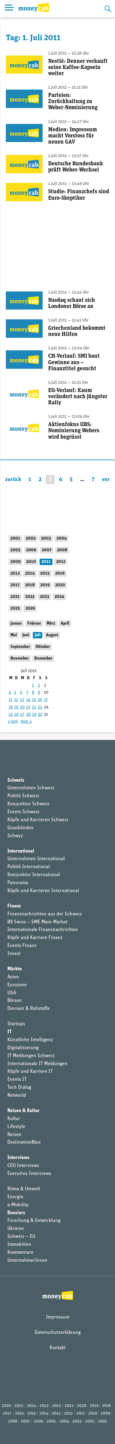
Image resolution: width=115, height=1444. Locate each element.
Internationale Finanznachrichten (42, 929)
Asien (13, 977)
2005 (15, 550)
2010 (31, 562)
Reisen (14, 1134)
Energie (15, 1197)
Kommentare (20, 1252)
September (20, 647)
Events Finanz (21, 945)
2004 (61, 538)
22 (34, 707)
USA (11, 993)
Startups (16, 1024)
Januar (16, 623)
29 (34, 714)
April (65, 623)
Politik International (28, 866)
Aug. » (26, 721)
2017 (15, 585)
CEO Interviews (23, 1165)
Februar (34, 623)
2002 (31, 538)
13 (22, 700)
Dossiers (16, 1213)
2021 (15, 597)
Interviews (18, 1157)
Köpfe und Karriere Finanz (35, 937)
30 (40, 714)
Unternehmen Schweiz (30, 788)
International (20, 851)
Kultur (13, 1118)
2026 (30, 608)
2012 (60, 562)
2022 (29, 597)
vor (106, 480)
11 (10, 700)
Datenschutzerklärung (58, 1332)
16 (40, 700)
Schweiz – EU (21, 1236)
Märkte (14, 969)
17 (46, 700)
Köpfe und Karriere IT (30, 1071)
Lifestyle (16, 1126)
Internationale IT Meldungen (37, 1063)
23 (40, 707)
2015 (45, 573)
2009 (15, 562)
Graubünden (20, 828)
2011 (46, 562)
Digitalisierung (23, 1047)
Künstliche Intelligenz (30, 1040)
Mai (13, 635)
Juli (37, 635)
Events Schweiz (23, 812)
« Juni (13, 721)
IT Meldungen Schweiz (31, 1055)
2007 (47, 550)
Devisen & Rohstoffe (28, 1008)
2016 (60, 573)
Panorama (17, 882)
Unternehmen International (36, 859)
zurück (13, 480)
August (52, 635)
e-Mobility (18, 1205)
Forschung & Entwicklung (33, 1220)
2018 (30, 585)
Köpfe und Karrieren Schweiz (37, 820)
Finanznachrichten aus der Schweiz (44, 914)
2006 (31, 550)
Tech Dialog (19, 1087)
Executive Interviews (29, 1173)
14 (28, 700)
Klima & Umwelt (23, 1189)
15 (34, 700)
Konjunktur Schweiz (28, 804)
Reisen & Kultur (23, 1110)
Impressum (57, 1317)
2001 (15, 538)
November (19, 658)
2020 (60, 585)
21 (28, 707)
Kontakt (58, 1348)
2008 (62, 550)
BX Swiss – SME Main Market (37, 922)
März (51, 623)
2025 (15, 608)
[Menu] (9, 8)
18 (11, 707)
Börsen (14, 1000)
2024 (59, 597)
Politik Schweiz (23, 796)
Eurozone (17, 985)
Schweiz (15, 780)
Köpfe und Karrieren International (43, 890)
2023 (44, 597)
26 (16, 714)
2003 (46, 538)
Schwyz (15, 836)
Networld (16, 1095)
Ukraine (15, 1228)
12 (16, 700)
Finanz (14, 906)
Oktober (43, 647)
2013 (15, 573)
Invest (14, 953)
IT (9, 1032)
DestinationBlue (24, 1142)
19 (16, 707)
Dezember (43, 658)
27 (22, 714)
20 (22, 707)
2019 (45, 585)
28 (28, 714)
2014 (30, 573)
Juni (25, 635)
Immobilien (19, 1244)
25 (11, 714)
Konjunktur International (33, 874)
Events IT (17, 1079)
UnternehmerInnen (27, 1260)
